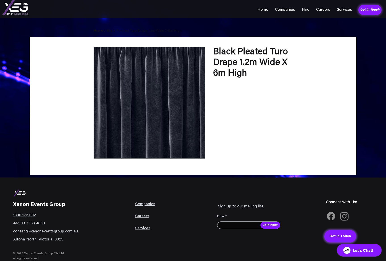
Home (98, 31)
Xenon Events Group (39, 204)
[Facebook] (331, 216)
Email (220, 216)
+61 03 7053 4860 (29, 223)
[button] (285, 9)
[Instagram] (344, 216)
